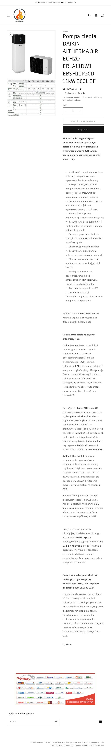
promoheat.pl (42, 742)
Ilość (65, 105)
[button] (8, 15)
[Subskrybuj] (56, 721)
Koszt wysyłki (88, 97)
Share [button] (68, 644)
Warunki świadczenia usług (62, 745)
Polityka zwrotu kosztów (75, 742)
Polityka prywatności (96, 742)
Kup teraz (83, 129)
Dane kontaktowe (97, 745)
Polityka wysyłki (81, 745)
